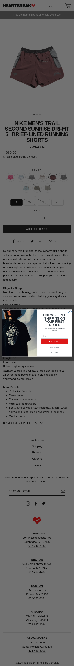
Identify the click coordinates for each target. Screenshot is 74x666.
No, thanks (54, 352)
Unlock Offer (54, 342)
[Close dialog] (70, 311)
